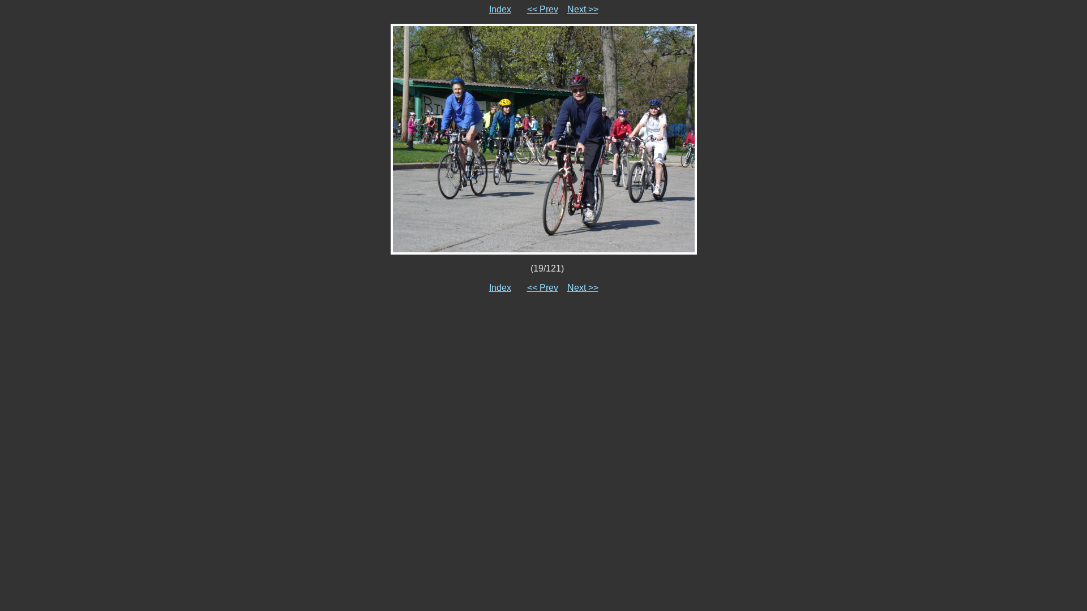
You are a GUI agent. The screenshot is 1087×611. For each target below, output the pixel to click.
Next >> (582, 9)
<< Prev (542, 9)
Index (500, 9)
